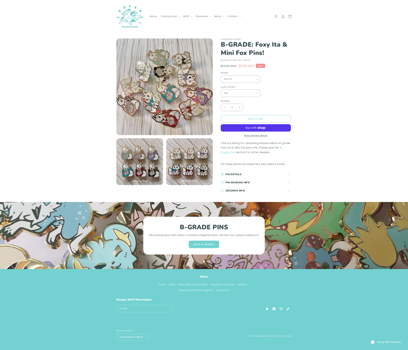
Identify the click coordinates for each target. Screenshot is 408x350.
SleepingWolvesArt (264, 336)
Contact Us (223, 290)
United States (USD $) (131, 337)
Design (224, 72)
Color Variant (228, 86)
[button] (170, 16)
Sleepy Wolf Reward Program (195, 290)
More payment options (256, 135)
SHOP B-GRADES (203, 244)
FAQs (172, 284)
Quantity (225, 101)
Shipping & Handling (222, 284)
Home (162, 284)
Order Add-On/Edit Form (193, 284)
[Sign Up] (170, 308)
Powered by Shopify (282, 336)
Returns (242, 284)
